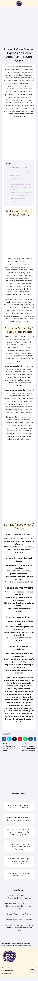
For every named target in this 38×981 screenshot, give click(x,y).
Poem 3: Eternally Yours (22, 192)
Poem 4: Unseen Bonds (22, 196)
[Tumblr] (30, 739)
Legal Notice (6, 973)
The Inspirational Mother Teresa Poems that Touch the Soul (10, 747)
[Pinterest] (20, 739)
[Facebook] (4, 739)
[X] (14, 739)
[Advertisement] (19, 26)
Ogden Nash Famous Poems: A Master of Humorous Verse (28, 747)
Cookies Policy (7, 970)
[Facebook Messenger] (9, 739)
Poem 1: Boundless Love (22, 184)
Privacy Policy (7, 968)
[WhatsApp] (25, 739)
